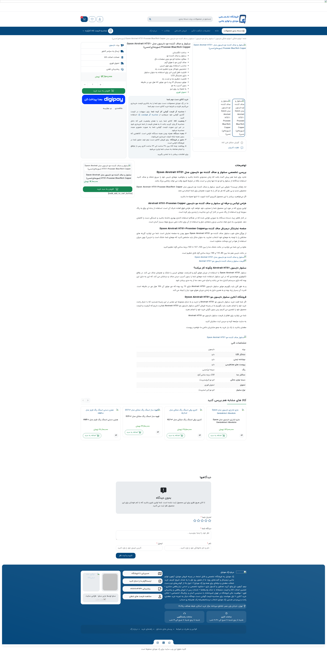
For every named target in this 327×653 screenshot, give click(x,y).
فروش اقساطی (180, 30)
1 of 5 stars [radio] (209, 520)
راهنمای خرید (146, 629)
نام (209, 543)
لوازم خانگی (236, 38)
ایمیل (159, 543)
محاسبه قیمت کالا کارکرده (96, 30)
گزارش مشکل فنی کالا (231, 142)
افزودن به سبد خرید (102, 90)
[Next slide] (87, 400)
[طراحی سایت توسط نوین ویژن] (101, 599)
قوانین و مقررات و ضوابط (186, 629)
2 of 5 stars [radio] (205, 520)
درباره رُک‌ (153, 30)
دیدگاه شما (205, 528)
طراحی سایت (91, 596)
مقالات (167, 30)
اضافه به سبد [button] (216, 435)
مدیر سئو (102, 596)
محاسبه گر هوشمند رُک (148, 114)
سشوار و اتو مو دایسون (205, 38)
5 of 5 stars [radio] (194, 520)
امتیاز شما (206, 517)
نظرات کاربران (234, 147)
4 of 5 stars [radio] (198, 520)
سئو (114, 596)
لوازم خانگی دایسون (223, 38)
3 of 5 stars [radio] (202, 520)
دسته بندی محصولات (233, 30)
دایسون (112, 45)
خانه (217, 30)
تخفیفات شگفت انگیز (200, 30)
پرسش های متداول (164, 629)
